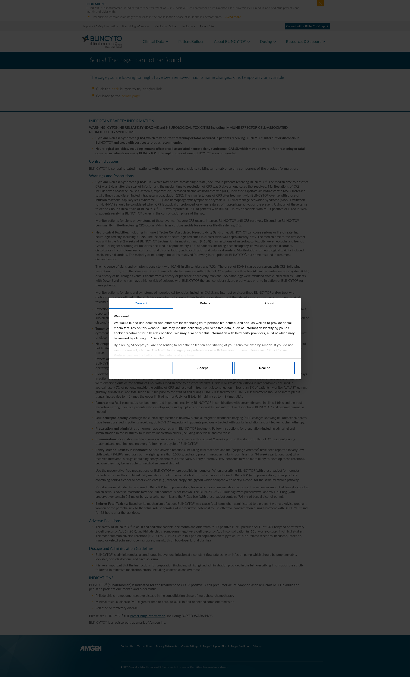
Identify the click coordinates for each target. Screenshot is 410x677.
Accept (202, 368)
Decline (264, 368)
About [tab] (269, 303)
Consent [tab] (141, 303)
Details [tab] (205, 303)
